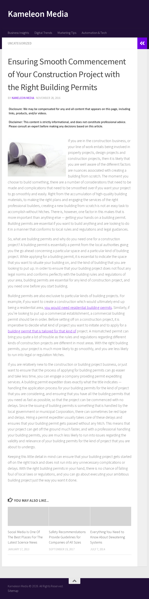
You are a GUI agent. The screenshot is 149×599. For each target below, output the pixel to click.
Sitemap (13, 591)
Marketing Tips (66, 33)
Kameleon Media (38, 13)
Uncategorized (20, 43)
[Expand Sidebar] (142, 43)
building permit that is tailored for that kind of (42, 331)
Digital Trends (43, 33)
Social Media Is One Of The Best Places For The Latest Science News (25, 537)
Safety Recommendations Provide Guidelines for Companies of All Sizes (67, 537)
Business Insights (18, 33)
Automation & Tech (94, 33)
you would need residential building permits (78, 307)
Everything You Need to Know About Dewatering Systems (107, 537)
